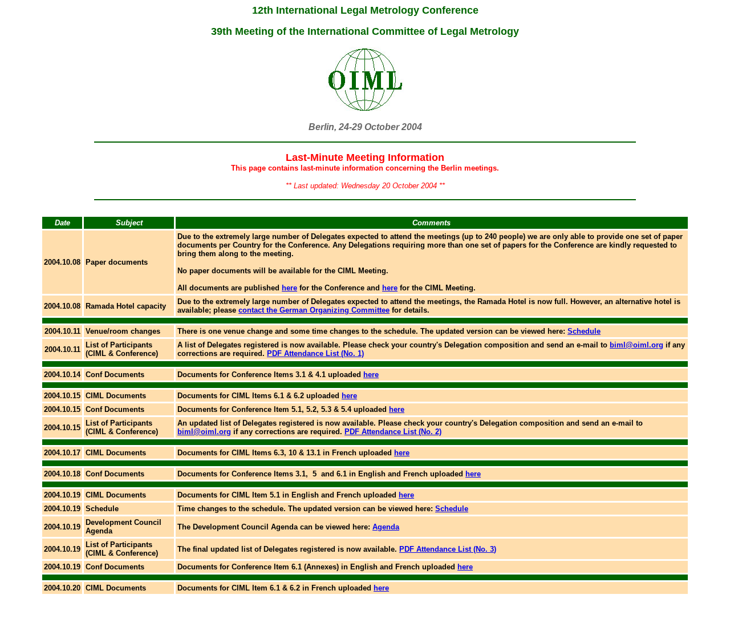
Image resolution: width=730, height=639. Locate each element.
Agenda (385, 527)
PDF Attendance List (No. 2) (392, 431)
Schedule (584, 331)
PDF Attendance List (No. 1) (315, 353)
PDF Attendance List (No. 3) (447, 549)
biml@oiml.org (636, 345)
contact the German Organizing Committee (314, 310)
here (289, 288)
